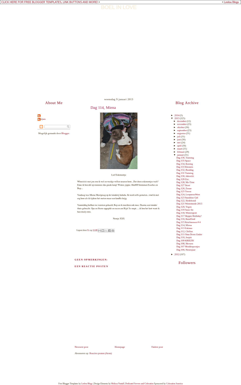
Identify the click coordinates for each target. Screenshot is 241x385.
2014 (177, 115)
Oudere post (157, 347)
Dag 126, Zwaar (183, 188)
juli (179, 136)
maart (180, 149)
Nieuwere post (81, 347)
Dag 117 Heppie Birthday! (189, 216)
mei (179, 142)
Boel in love (119, 7)
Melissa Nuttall (117, 383)
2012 (177, 254)
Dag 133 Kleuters (184, 167)
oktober (181, 127)
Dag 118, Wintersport (186, 213)
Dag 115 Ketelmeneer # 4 (188, 222)
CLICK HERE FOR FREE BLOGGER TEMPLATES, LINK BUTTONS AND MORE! (49, 2)
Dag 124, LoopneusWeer (188, 194)
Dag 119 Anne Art (184, 210)
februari (181, 152)
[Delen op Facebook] (109, 230)
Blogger (65, 133)
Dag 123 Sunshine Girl (187, 197)
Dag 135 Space (183, 161)
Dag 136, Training (185, 158)
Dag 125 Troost (183, 191)
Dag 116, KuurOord (185, 219)
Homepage (120, 347)
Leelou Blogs (231, 2)
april (179, 146)
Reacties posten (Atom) (100, 353)
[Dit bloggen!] (103, 230)
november (182, 124)
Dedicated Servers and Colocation (139, 383)
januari (180, 155)
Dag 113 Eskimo (184, 228)
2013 (177, 118)
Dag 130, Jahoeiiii (185, 176)
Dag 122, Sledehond (186, 200)
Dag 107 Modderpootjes (188, 246)
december (182, 121)
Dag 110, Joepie (184, 237)
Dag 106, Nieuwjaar (185, 250)
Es (39, 115)
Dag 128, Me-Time (185, 182)
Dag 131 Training (184, 173)
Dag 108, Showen (184, 243)
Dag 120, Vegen (184, 207)
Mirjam (42, 119)
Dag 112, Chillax (184, 231)
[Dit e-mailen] (99, 230)
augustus (181, 133)
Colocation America (174, 383)
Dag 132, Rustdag (185, 170)
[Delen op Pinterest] (113, 230)
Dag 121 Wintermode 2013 (189, 203)
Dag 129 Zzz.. (183, 179)
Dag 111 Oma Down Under (189, 234)
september (182, 130)
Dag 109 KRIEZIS (185, 240)
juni (179, 139)
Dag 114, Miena (184, 225)
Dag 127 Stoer (183, 185)
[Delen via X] (106, 230)
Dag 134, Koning (184, 164)
